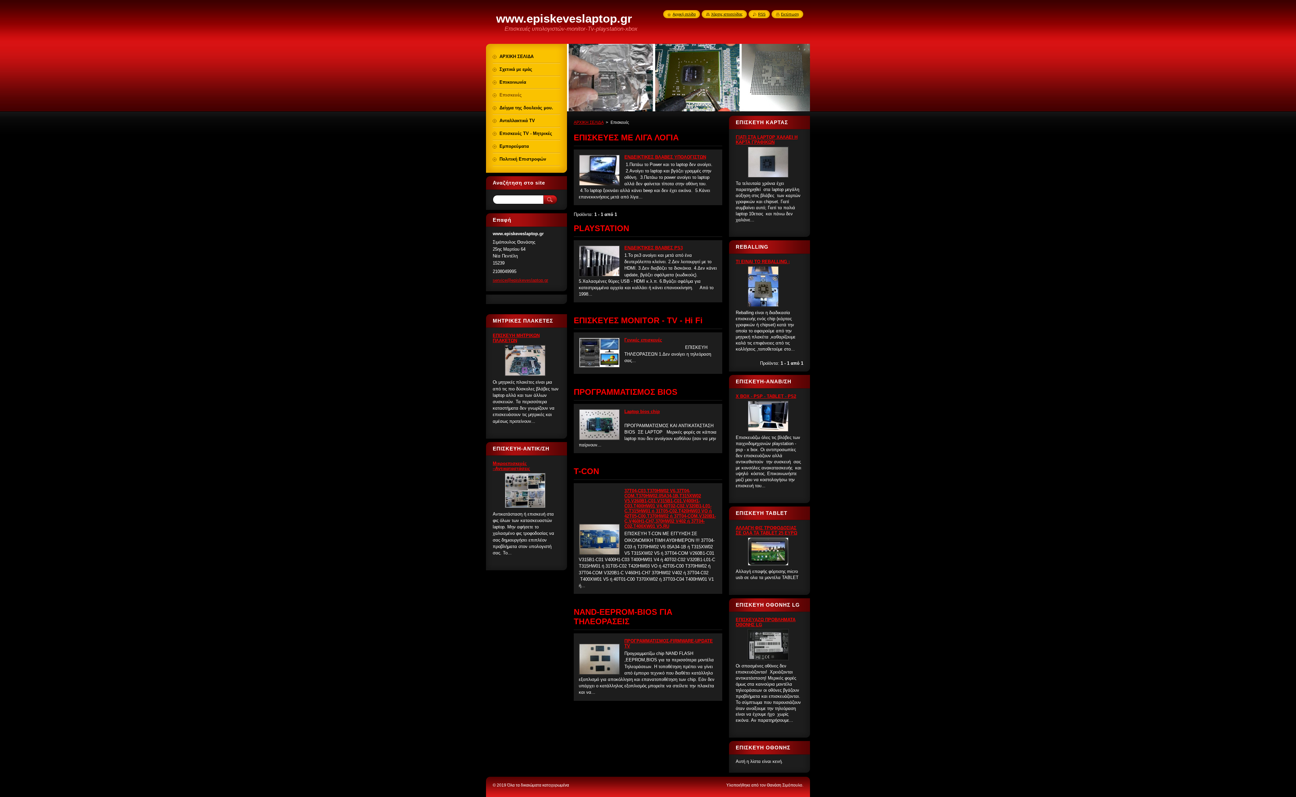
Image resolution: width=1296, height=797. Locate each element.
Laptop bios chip (642, 411)
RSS (761, 14)
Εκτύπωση (790, 14)
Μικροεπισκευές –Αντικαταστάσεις (511, 466)
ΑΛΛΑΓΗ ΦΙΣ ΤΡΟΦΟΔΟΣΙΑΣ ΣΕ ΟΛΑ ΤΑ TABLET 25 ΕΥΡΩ (766, 530)
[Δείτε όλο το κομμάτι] (599, 184)
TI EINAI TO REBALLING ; (763, 261)
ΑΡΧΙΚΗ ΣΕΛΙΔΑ (588, 122)
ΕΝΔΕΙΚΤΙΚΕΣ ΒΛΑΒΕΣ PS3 (653, 247)
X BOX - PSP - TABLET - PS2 (766, 396)
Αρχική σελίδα (684, 14)
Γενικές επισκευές (643, 339)
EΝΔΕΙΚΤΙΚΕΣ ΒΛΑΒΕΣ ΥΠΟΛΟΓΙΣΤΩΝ (665, 157)
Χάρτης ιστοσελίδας (726, 14)
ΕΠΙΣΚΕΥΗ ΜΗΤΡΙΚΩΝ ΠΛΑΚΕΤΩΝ (516, 338)
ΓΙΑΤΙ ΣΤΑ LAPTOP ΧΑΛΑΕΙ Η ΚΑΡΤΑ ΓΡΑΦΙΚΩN (767, 140)
